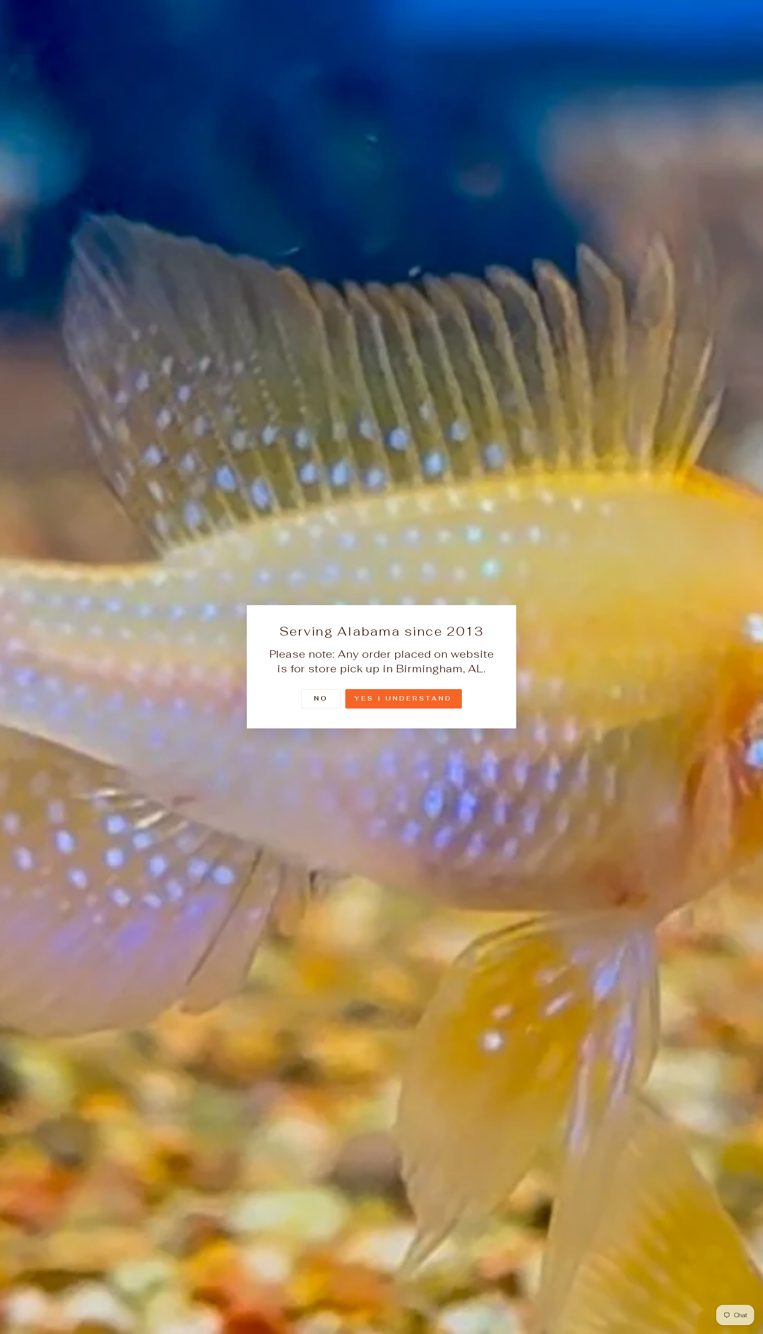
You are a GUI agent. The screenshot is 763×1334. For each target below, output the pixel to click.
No (321, 699)
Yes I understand (403, 699)
